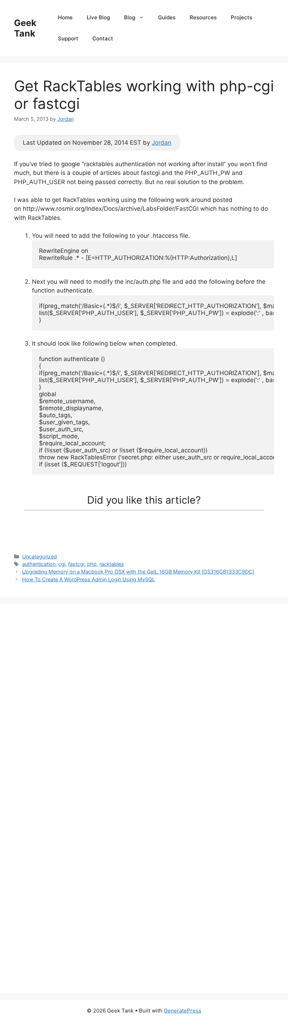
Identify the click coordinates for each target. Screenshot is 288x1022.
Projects (241, 17)
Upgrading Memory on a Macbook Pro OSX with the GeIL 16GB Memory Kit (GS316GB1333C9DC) (138, 572)
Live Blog (98, 17)
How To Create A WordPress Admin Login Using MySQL (88, 579)
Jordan (161, 142)
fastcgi (76, 564)
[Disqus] (144, 706)
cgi (61, 564)
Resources (203, 17)
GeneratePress (182, 1010)
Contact (102, 38)
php (92, 564)
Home (65, 17)
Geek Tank (25, 28)
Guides (167, 17)
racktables (111, 564)
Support (68, 38)
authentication (38, 564)
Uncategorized (39, 556)
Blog (129, 17)
